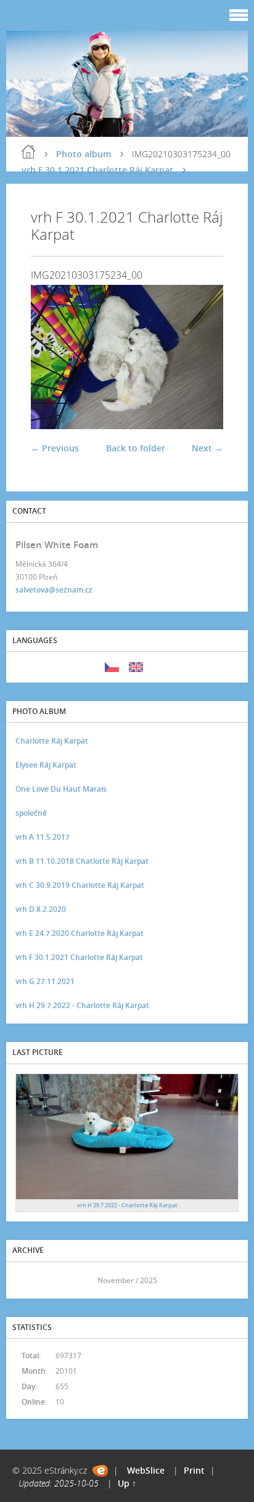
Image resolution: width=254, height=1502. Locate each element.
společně (31, 813)
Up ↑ (127, 1483)
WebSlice (146, 1470)
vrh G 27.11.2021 (45, 981)
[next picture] (203, 357)
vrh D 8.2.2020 (40, 909)
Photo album (83, 154)
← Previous (55, 448)
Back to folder (135, 448)
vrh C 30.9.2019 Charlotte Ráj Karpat (79, 885)
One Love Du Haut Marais (61, 789)
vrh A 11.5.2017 (42, 837)
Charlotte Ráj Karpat (51, 741)
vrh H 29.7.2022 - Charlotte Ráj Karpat (82, 1005)
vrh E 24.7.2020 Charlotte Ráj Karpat (79, 933)
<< (29, 1280)
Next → (207, 448)
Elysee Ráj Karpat (45, 765)
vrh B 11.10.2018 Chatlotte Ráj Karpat (82, 861)
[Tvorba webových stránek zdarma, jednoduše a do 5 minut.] (100, 1471)
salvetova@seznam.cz (53, 590)
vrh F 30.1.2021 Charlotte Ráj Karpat (97, 170)
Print (194, 1470)
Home (28, 151)
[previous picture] (51, 357)
